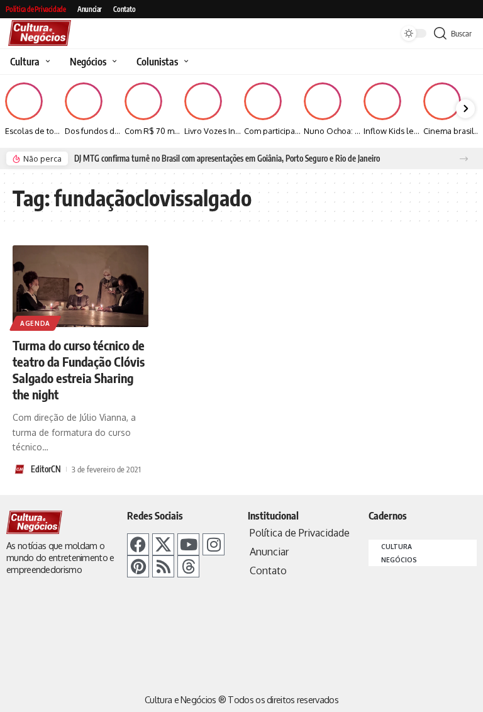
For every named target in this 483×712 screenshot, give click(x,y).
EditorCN (46, 469)
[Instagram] (214, 544)
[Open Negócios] (112, 61)
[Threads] (188, 566)
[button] (464, 159)
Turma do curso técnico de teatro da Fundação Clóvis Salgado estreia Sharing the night (79, 369)
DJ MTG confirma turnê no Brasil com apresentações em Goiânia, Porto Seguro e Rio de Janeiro (227, 158)
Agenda (35, 323)
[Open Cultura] (46, 61)
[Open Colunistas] (184, 61)
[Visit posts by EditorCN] (19, 469)
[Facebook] (138, 544)
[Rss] (163, 566)
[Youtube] (188, 544)
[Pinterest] (138, 566)
